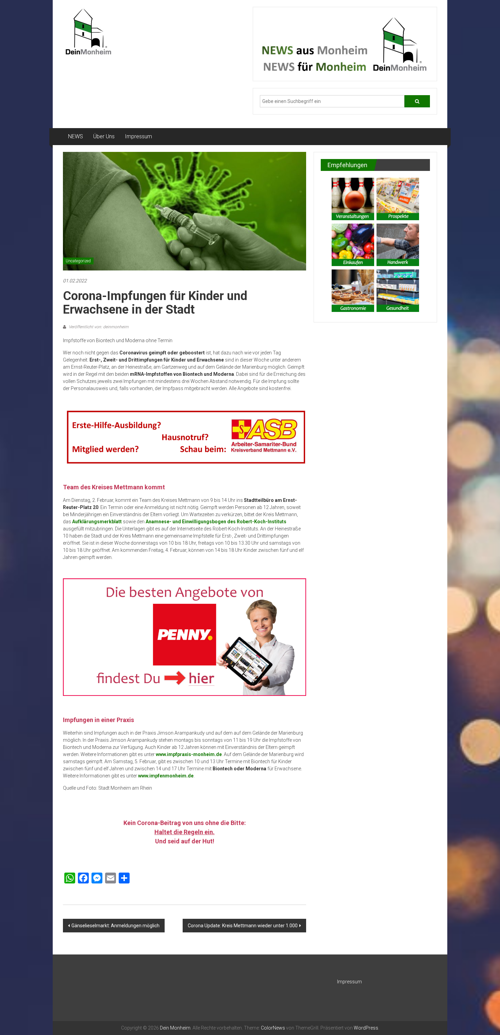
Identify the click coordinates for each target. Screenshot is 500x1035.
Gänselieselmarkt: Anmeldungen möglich (115, 925)
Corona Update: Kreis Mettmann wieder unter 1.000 (243, 925)
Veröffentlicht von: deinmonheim (98, 326)
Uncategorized (78, 261)
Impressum (138, 136)
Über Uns (104, 136)
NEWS (75, 136)
